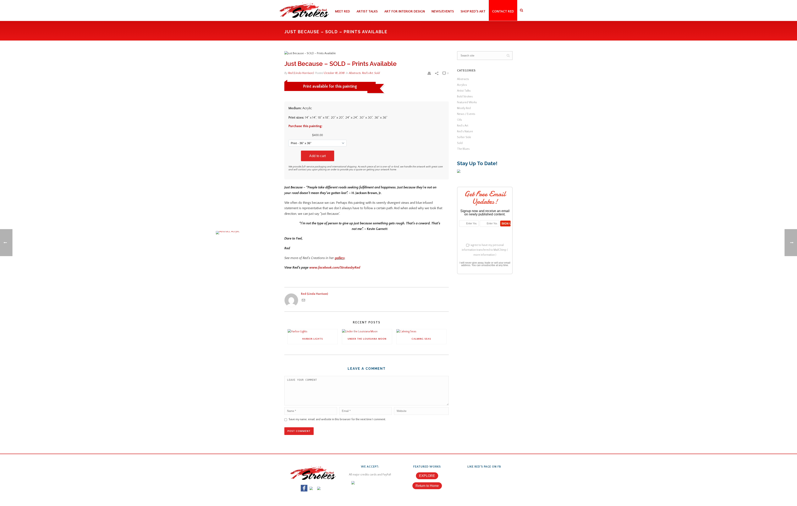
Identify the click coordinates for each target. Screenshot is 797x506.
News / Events (466, 114)
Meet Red (342, 11)
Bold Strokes (465, 96)
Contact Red (503, 11)
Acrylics (462, 85)
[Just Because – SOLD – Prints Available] (366, 53)
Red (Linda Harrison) (301, 73)
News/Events (443, 11)
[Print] (429, 73)
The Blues (463, 149)
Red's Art (367, 73)
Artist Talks (367, 11)
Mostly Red (464, 108)
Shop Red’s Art (473, 11)
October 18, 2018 (334, 73)
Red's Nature (465, 131)
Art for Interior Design (404, 11)
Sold (377, 73)
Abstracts (355, 73)
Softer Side (464, 137)
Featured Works (467, 102)
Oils (459, 120)
